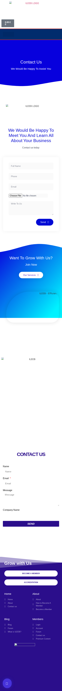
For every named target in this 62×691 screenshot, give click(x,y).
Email (6, 478)
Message (7, 490)
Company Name (11, 510)
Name (6, 466)
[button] (8, 34)
